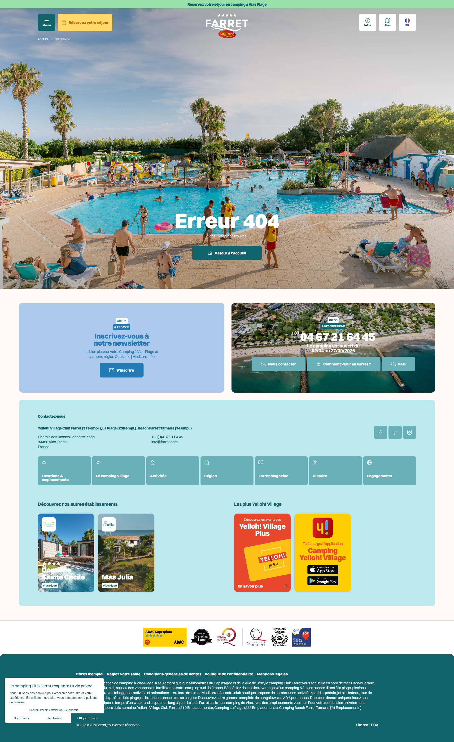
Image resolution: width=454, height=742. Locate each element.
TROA (373, 724)
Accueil (43, 39)
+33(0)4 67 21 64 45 (167, 436)
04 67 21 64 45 (337, 336)
